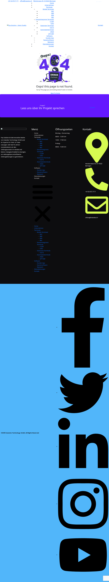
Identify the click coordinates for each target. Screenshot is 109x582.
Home (52, 3)
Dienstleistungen (48, 44)
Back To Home (55, 93)
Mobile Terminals (48, 9)
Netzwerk (51, 42)
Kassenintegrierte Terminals (45, 19)
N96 (52, 15)
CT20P (52, 21)
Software (50, 36)
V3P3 (52, 24)
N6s (52, 17)
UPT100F (51, 34)
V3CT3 (52, 28)
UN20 (52, 32)
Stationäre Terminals (47, 26)
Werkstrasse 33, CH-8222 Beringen (44, 1)
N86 (52, 13)
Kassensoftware (48, 40)
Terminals (49, 7)
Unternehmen (49, 5)
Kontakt (51, 46)
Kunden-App (50, 38)
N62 (52, 11)
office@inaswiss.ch (26, 1)
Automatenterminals (47, 30)
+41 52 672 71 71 (13, 1)
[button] (43, 203)
